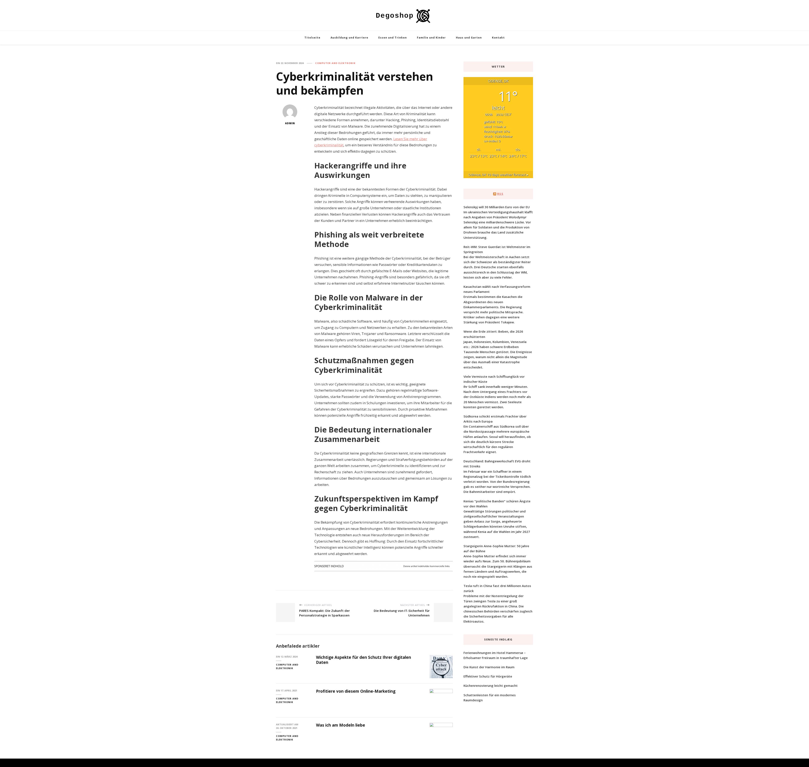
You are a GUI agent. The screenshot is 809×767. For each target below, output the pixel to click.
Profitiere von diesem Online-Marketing (355, 691)
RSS (500, 194)
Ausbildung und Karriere (349, 37)
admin (290, 123)
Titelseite (312, 37)
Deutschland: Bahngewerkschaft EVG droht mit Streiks (496, 463)
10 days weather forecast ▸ (498, 174)
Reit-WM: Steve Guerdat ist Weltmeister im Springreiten (496, 249)
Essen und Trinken (392, 37)
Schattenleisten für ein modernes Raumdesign (489, 697)
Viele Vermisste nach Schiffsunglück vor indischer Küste (494, 379)
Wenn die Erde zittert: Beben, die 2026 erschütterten (493, 334)
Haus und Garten (469, 37)
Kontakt (498, 37)
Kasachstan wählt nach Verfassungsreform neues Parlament (496, 289)
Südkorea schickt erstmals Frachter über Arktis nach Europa (494, 418)
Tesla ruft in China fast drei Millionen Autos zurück (497, 588)
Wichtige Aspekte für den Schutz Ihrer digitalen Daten (363, 660)
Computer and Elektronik (335, 63)
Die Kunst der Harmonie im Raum (488, 667)
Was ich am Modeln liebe (340, 725)
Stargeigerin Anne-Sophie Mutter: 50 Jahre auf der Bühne (496, 548)
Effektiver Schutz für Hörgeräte (487, 676)
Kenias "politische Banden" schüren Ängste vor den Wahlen (496, 503)
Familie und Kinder (431, 37)
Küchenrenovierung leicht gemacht (490, 685)
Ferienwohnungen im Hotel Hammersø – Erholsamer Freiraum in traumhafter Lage (495, 655)
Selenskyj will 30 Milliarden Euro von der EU (496, 207)
